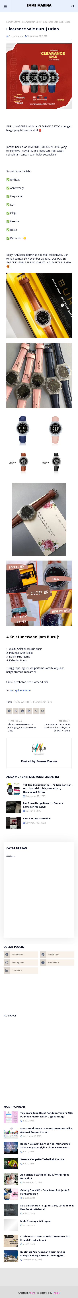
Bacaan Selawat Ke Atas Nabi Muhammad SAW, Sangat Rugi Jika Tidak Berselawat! (45, 1145)
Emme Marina (16, 36)
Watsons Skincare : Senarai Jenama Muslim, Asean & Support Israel (46, 1130)
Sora (32, 1292)
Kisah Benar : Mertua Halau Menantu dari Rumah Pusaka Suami (45, 1238)
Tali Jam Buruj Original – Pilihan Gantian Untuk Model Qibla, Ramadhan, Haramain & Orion (47, 788)
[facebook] (21, 954)
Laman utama (13, 21)
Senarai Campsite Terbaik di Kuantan (42, 1159)
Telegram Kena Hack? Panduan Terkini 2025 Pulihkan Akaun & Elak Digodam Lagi (46, 1114)
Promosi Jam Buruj (31, 21)
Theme (56, 1292)
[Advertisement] (39, 1059)
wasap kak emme (20, 690)
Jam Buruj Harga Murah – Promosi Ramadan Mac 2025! (43, 804)
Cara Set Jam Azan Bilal (37, 818)
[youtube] (57, 962)
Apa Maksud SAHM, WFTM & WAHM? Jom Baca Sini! (44, 1176)
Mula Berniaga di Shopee (35, 1221)
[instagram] (21, 962)
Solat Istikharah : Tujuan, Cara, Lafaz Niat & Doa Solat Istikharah (47, 1207)
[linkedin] (21, 970)
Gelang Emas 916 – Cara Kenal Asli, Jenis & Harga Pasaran (44, 1191)
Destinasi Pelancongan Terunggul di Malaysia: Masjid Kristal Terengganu (42, 1253)
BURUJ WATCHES (22, 701)
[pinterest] (57, 954)
